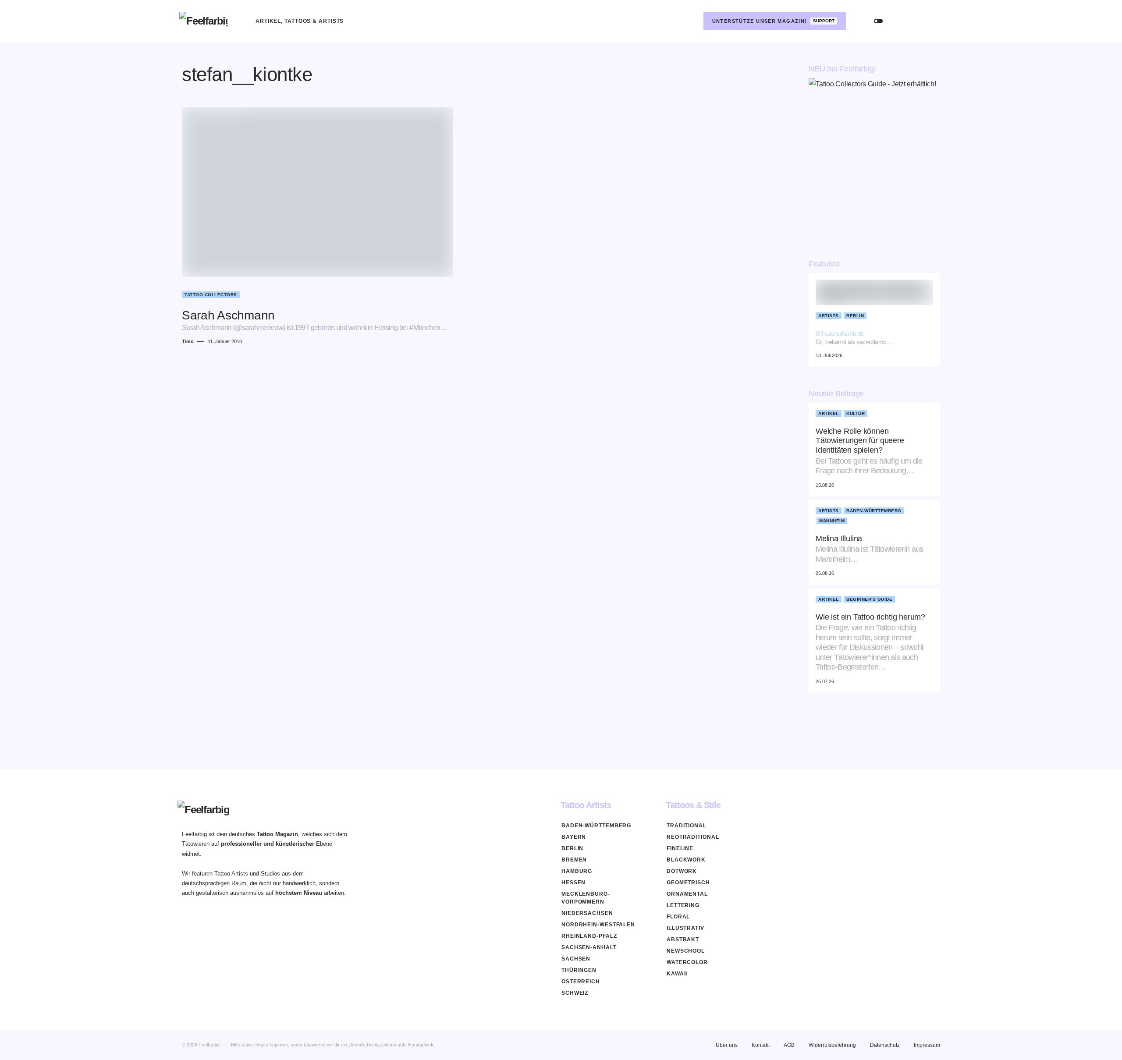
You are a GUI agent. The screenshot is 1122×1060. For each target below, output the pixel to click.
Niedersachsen (587, 913)
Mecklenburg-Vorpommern (585, 898)
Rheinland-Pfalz (589, 936)
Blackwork (686, 860)
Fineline (680, 848)
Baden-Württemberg (874, 510)
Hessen (573, 882)
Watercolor (687, 962)
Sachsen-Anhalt (589, 947)
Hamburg (576, 871)
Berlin (855, 315)
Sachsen (575, 959)
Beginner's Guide (869, 599)
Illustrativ (685, 928)
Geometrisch (688, 882)
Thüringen (579, 970)
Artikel (828, 413)
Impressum (927, 1045)
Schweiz (574, 993)
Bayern (573, 837)
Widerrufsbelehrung (832, 1045)
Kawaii (677, 974)
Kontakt (761, 1045)
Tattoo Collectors (211, 294)
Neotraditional (693, 837)
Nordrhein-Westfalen (598, 925)
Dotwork (682, 871)
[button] (878, 21)
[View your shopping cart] (934, 21)
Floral (678, 917)
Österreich (580, 981)
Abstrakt (683, 939)
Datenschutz (885, 1045)
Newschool (686, 951)
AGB (789, 1045)
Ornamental (687, 894)
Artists (828, 315)
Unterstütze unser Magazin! (773, 21)
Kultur (855, 413)
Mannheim (832, 520)
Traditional (687, 825)
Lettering (683, 905)
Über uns (727, 1045)
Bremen (574, 860)
